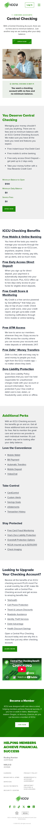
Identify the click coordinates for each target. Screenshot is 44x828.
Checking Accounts (23, 15)
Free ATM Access (13, 327)
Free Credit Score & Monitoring (15, 293)
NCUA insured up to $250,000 (22, 544)
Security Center (11, 790)
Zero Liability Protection (18, 369)
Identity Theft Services (18, 619)
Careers (7, 773)
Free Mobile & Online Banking (21, 237)
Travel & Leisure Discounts (20, 609)
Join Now (22, 725)
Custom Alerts (14, 497)
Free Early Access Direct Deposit (18, 264)
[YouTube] (28, 807)
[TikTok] (19, 807)
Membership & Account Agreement (30, 779)
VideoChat (12, 473)
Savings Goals (14, 502)
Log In (29, 4)
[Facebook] (10, 807)
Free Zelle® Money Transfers (20, 350)
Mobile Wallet (13, 455)
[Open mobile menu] (39, 4)
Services (8, 782)
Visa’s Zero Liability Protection (21, 535)
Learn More (9, 649)
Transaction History (16, 511)
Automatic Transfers (16, 464)
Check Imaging (14, 549)
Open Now (22, 41)
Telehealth (12, 600)
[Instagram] (14, 807)
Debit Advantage (15, 623)
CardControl (13, 492)
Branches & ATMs (11, 777)
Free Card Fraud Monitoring (20, 530)
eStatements (13, 507)
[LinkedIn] (33, 807)
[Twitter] (23, 807)
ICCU (11, 5)
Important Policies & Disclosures (29, 787)
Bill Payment (13, 459)
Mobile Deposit (14, 469)
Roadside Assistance (17, 614)
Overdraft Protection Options (21, 539)
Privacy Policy (30, 773)
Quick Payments (11, 786)
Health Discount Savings (19, 628)
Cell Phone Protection (17, 604)
